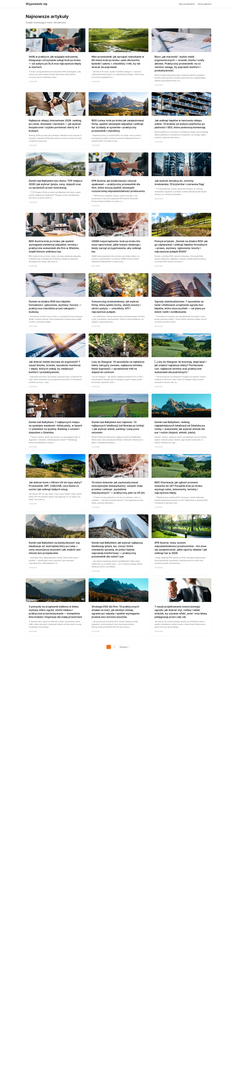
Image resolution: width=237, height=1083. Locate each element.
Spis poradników (187, 4)
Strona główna (204, 4)
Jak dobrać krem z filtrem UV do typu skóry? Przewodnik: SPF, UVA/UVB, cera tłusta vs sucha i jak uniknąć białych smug (55, 486)
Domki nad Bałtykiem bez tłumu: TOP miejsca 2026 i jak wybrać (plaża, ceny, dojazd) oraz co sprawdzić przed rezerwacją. (55, 184)
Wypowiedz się (36, 4)
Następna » (124, 647)
